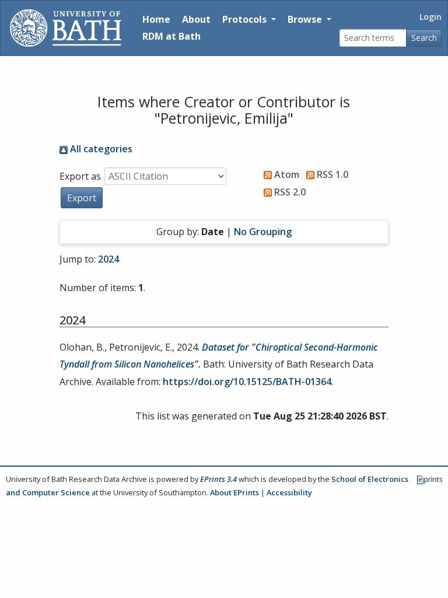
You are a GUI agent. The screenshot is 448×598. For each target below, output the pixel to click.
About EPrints (234, 492)
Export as (80, 176)
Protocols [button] (245, 19)
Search (424, 37)
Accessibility (289, 492)
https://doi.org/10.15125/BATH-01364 (247, 381)
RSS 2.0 (289, 192)
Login (430, 16)
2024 (108, 259)
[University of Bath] (66, 28)
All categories (100, 148)
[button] (82, 197)
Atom (285, 174)
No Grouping (263, 231)
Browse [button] (306, 19)
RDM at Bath (171, 36)
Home (156, 19)
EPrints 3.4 (218, 479)
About (196, 19)
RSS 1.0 (331, 174)
